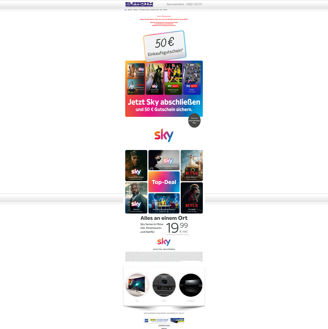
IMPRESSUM (164, 328)
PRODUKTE (135, 9)
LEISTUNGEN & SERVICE (144, 9)
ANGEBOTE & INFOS (154, 9)
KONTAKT (165, 9)
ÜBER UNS (130, 9)
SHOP (161, 9)
